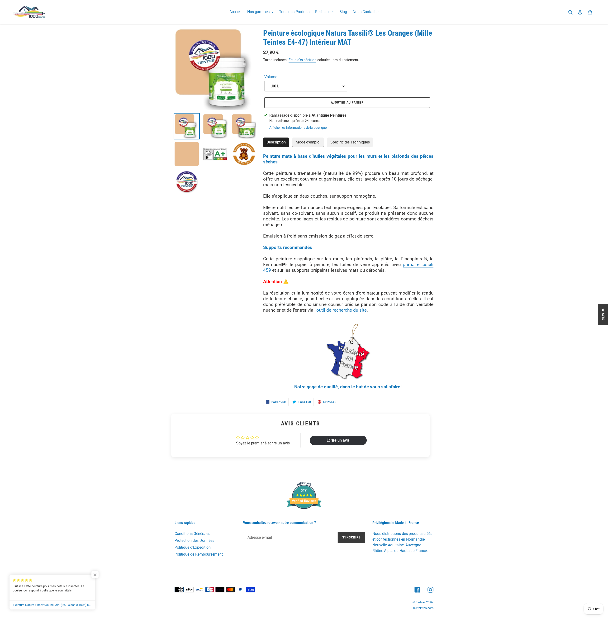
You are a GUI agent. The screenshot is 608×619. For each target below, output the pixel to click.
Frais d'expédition (302, 60)
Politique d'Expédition (193, 547)
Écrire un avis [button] (338, 440)
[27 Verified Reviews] (304, 517)
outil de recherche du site (341, 310)
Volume (270, 77)
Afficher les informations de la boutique (298, 127)
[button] (95, 574)
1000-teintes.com (421, 608)
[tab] (276, 142)
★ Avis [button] (603, 314)
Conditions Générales (192, 533)
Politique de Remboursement (199, 554)
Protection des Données (194, 540)
